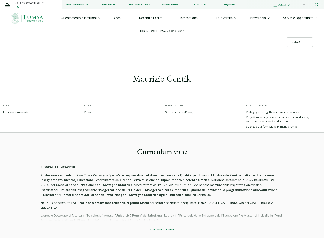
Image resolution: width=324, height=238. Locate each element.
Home (143, 31)
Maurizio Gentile (175, 31)
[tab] (80, 18)
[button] (302, 4)
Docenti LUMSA (157, 31)
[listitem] (77, 4)
